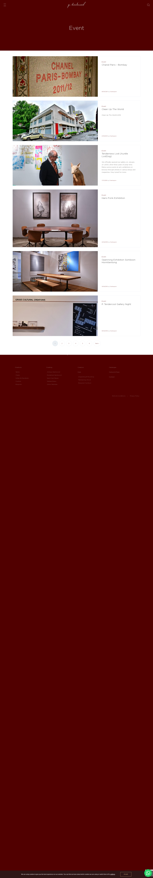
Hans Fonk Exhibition (113, 198)
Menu (5, 5)
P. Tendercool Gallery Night (116, 304)
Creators (81, 367)
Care (79, 372)
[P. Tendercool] (76, 5)
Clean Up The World (113, 109)
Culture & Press (114, 372)
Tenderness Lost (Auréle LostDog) (115, 155)
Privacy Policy (134, 396)
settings (112, 874)
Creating (49, 367)
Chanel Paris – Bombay (114, 64)
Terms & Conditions (118, 396)
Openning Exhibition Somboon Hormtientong (118, 261)
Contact (112, 377)
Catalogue (112, 367)
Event (104, 62)
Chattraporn (113, 91)
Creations (18, 367)
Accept (126, 874)
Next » (97, 343)
